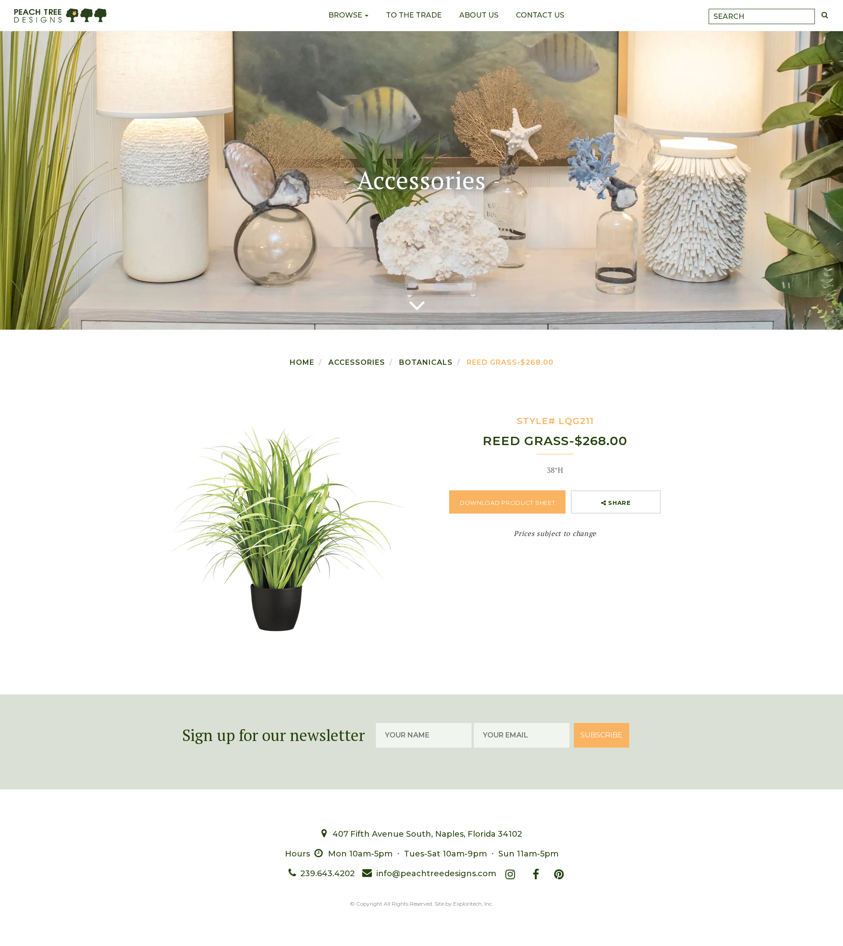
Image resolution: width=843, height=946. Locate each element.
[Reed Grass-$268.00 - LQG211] (288, 527)
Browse (346, 15)
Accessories (356, 362)
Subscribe (601, 735)
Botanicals (426, 362)
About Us (478, 15)
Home (302, 362)
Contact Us (540, 15)
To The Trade (414, 15)
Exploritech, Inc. (473, 903)
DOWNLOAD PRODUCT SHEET (507, 502)
